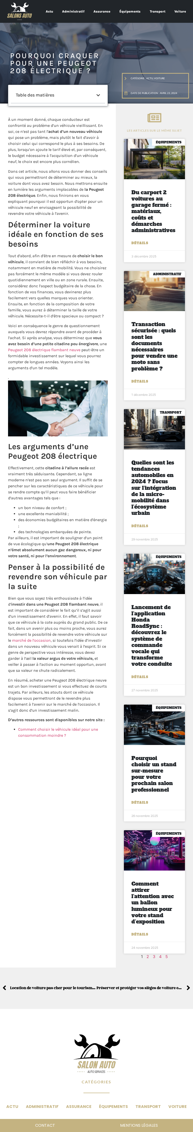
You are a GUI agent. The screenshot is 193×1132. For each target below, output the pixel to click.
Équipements (129, 11)
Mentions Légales (139, 1125)
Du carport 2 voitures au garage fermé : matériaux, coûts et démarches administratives (153, 211)
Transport (157, 11)
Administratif (73, 11)
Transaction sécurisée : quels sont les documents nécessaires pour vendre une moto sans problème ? (154, 346)
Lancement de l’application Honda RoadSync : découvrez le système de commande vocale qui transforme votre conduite (151, 636)
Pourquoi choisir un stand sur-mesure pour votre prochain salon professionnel (153, 773)
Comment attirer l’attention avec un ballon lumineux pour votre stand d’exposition (152, 902)
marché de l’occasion (31, 640)
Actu (49, 11)
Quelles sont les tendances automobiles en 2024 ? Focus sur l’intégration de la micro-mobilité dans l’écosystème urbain (153, 488)
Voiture (180, 11)
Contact (45, 1125)
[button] (98, 95)
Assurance (101, 11)
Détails (139, 243)
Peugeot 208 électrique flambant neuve (44, 349)
